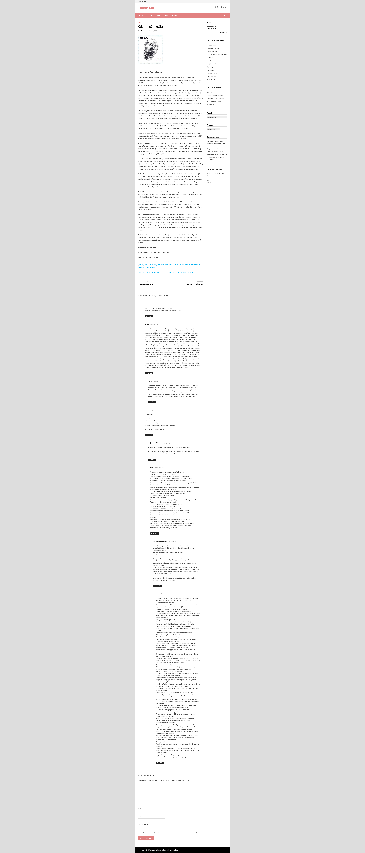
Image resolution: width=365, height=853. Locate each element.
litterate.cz (146, 8)
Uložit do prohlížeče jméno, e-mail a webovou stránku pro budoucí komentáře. (169, 833)
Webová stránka (144, 825)
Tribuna (158, 15)
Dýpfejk (166, 15)
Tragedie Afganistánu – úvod (218, 55)
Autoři (149, 15)
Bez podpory (210, 105)
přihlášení (217, 7)
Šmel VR (209, 58)
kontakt (225, 7)
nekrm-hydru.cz (211, 29)
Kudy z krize (211, 149)
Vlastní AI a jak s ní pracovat (215, 95)
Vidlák (208, 76)
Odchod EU (210, 154)
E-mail (140, 817)
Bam (176, 850)
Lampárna (175, 15)
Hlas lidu (141, 22)
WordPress (168, 850)
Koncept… (218, 48)
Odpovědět (149, 316)
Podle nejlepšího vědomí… (214, 101)
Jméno (140, 808)
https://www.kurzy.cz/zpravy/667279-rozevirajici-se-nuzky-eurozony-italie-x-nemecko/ (167, 272)
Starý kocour (149, 304)
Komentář (142, 785)
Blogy (141, 15)
